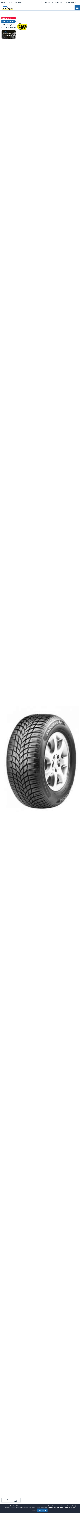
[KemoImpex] (10, 8)
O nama (18, 2)
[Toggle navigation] (77, 7)
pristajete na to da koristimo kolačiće (58, 1507)
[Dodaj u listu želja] (6, 1500)
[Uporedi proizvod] (16, 1500)
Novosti (11, 2)
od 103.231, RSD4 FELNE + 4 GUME (8, 26)
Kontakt (3, 2)
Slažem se (42, 1510)
